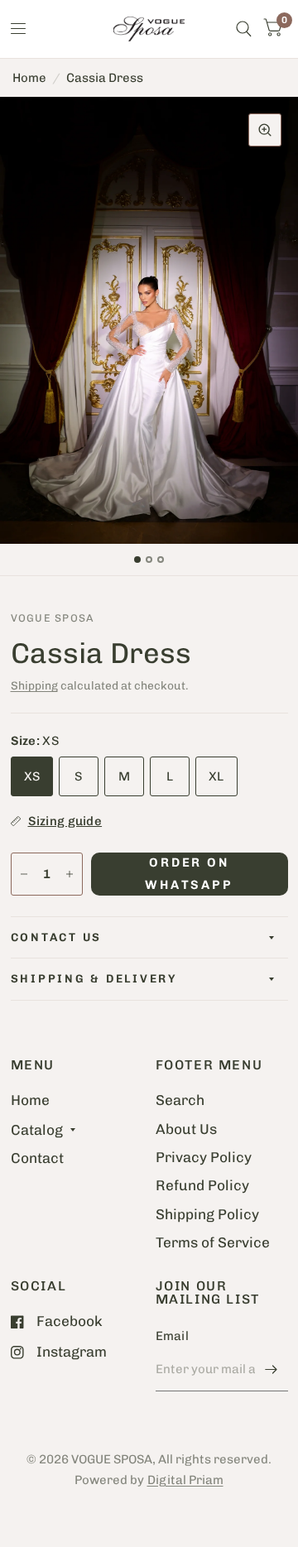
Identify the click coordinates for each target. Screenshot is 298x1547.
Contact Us (57, 937)
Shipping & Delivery (94, 978)
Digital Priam (185, 1480)
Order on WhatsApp (189, 873)
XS (32, 776)
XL (216, 776)
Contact (37, 1158)
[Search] (243, 29)
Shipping (34, 685)
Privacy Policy (204, 1157)
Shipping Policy (207, 1214)
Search (180, 1100)
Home (29, 77)
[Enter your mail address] (271, 1369)
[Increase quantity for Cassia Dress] (69, 874)
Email (173, 1335)
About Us (186, 1129)
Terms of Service (213, 1242)
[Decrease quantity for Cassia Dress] (24, 874)
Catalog (37, 1130)
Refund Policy (202, 1185)
